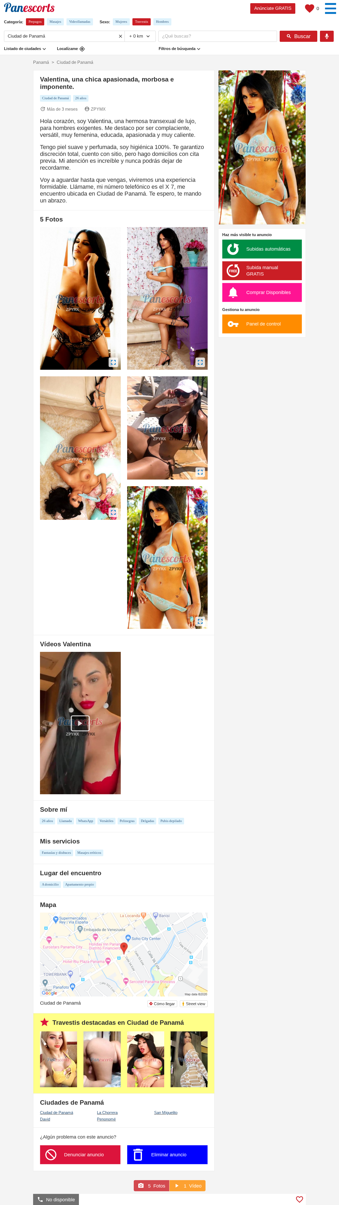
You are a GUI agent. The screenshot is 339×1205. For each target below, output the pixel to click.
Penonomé (106, 1119)
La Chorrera (107, 1112)
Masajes (55, 22)
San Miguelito (165, 1112)
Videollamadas (79, 22)
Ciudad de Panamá (56, 1112)
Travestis (141, 22)
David (45, 1119)
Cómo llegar (162, 1003)
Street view (193, 1003)
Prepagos (35, 22)
